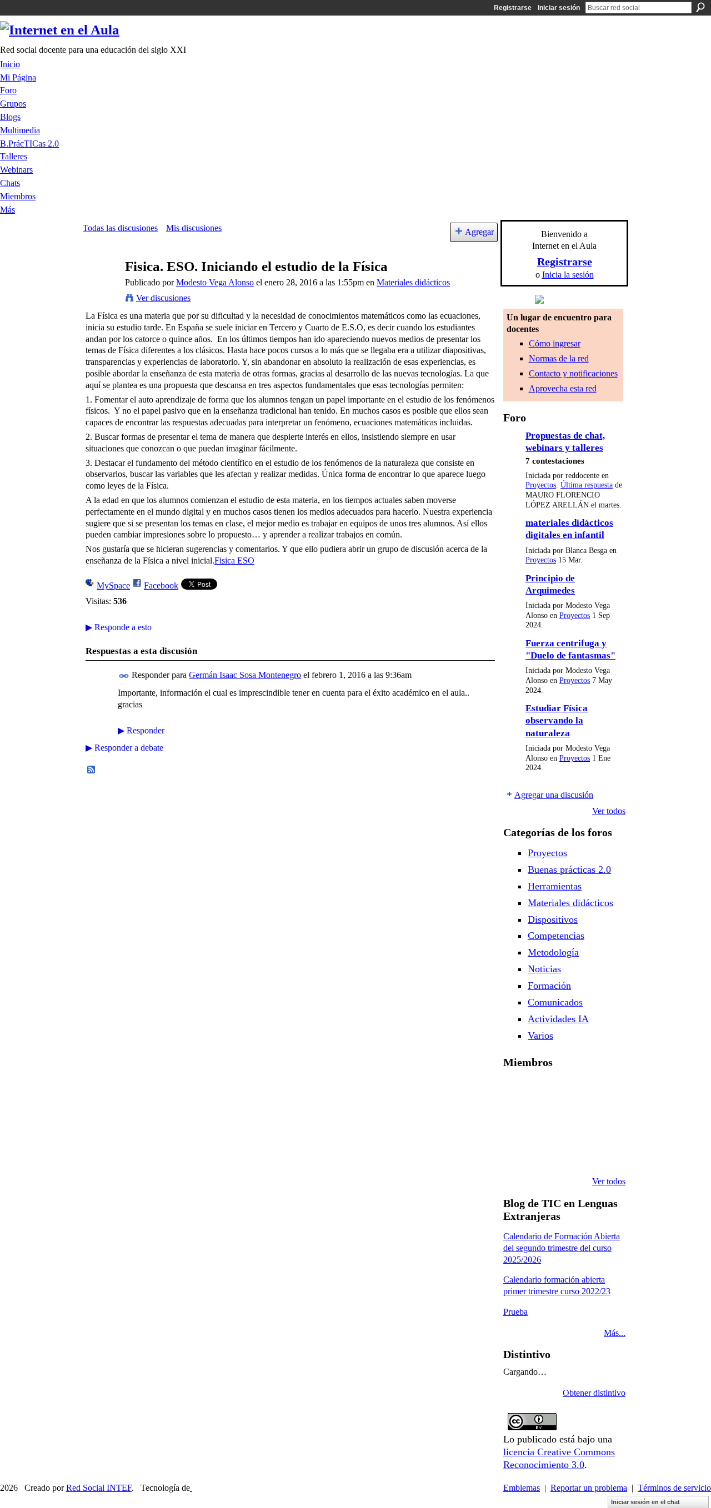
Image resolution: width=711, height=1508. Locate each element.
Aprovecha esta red (563, 388)
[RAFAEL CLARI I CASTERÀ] (573, 1091)
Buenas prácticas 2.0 (569, 869)
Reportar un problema (588, 1487)
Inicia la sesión (568, 274)
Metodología (553, 952)
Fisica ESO (234, 560)
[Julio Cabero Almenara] (573, 1151)
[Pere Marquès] (545, 1151)
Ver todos (608, 811)
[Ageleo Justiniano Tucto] (545, 1091)
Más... (614, 1333)
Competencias (556, 935)
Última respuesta (586, 485)
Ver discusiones (163, 298)
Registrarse (513, 8)
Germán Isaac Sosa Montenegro (245, 675)
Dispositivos (553, 919)
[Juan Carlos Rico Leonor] (573, 1121)
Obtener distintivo (594, 1393)
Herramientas (555, 886)
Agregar (479, 232)
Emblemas (521, 1487)
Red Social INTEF (99, 1487)
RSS (92, 770)
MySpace (113, 585)
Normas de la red (559, 358)
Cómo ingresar (554, 343)
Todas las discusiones (120, 228)
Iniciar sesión (559, 8)
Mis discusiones (194, 228)
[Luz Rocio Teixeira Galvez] (516, 1151)
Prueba (515, 1311)
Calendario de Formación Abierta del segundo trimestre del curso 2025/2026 (561, 1247)
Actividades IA (558, 1018)
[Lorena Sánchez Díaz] (545, 1121)
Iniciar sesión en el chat (645, 1502)
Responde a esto (119, 627)
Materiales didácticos (413, 282)
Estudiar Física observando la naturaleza (556, 720)
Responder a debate (124, 747)
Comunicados (555, 1002)
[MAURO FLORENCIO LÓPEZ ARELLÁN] (516, 1091)
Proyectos (540, 485)
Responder (141, 730)
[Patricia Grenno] (601, 1151)
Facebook (161, 585)
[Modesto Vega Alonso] (100, 288)
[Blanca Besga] (601, 1121)
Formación (549, 985)
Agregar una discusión (553, 795)
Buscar (700, 7)
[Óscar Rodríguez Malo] (601, 1091)
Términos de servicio (674, 1487)
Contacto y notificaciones (573, 373)
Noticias (544, 968)
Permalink (124, 676)
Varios (540, 1035)
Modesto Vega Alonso (215, 282)
